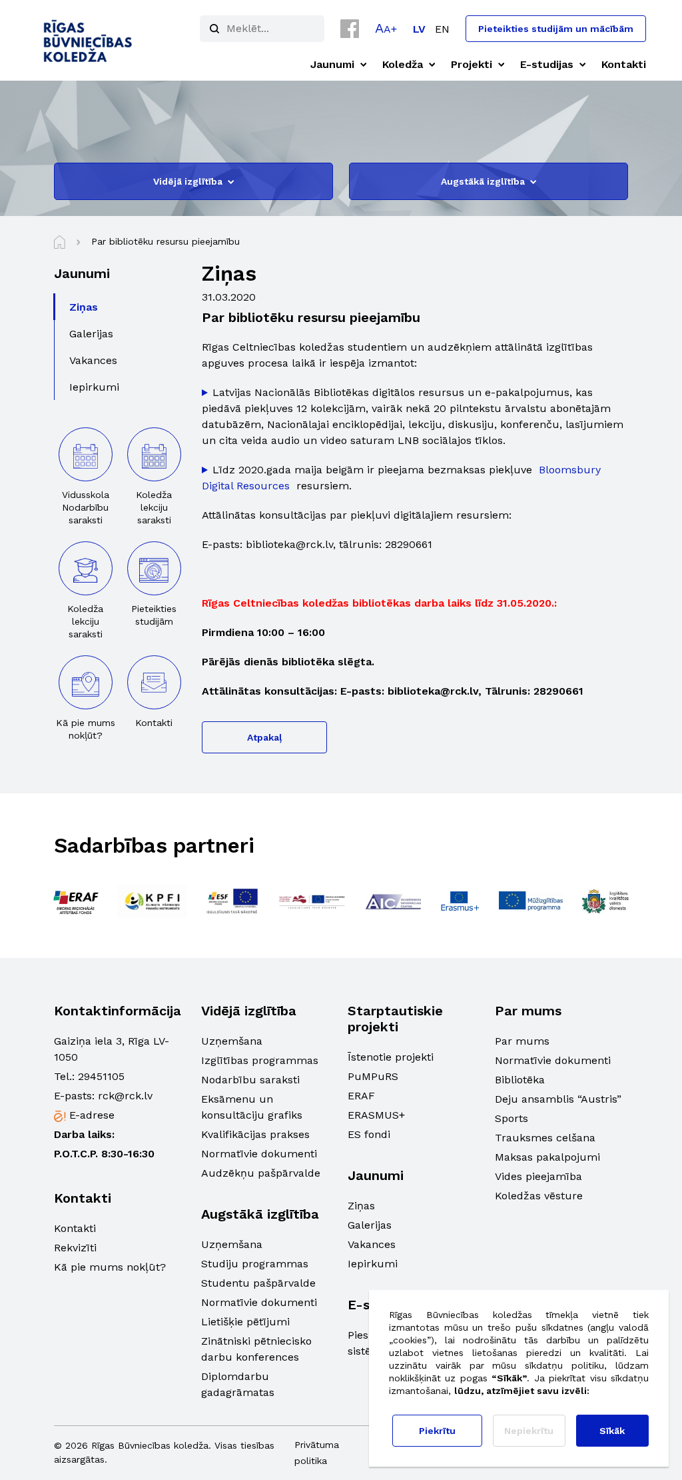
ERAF (361, 1095)
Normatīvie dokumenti (259, 1153)
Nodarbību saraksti (250, 1079)
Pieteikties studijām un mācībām (555, 28)
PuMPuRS (373, 1076)
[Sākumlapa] (59, 242)
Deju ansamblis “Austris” (558, 1099)
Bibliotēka (520, 1079)
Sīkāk (612, 1430)
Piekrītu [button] (437, 1430)
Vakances (372, 1244)
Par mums (522, 1041)
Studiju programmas (254, 1263)
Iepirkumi (373, 1263)
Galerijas (370, 1225)
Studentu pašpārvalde (258, 1283)
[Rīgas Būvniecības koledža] (88, 40)
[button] (386, 28)
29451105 (101, 1076)
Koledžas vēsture (539, 1195)
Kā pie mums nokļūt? (110, 1267)
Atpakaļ (264, 737)
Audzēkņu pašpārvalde (260, 1173)
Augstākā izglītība (483, 181)
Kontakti (75, 1228)
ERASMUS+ (376, 1115)
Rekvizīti (75, 1247)
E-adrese (92, 1115)
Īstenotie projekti (391, 1057)
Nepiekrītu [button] (528, 1430)
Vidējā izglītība (187, 181)
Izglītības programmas (259, 1060)
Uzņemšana (231, 1041)
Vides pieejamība (538, 1176)
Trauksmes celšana (545, 1137)
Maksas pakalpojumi (547, 1157)
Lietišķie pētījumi (245, 1321)
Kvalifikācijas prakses (255, 1134)
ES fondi (369, 1134)
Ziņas (361, 1205)
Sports (511, 1118)
